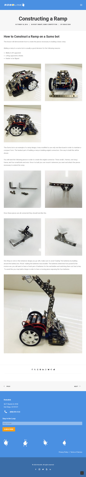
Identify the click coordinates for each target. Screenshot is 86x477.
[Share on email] (54, 369)
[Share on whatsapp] (45, 369)
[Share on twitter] (35, 369)
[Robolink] (14, 5)
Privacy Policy (63, 452)
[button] (81, 5)
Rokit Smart (37, 24)
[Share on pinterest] (40, 369)
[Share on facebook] (32, 369)
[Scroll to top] (82, 473)
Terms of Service (76, 452)
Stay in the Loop (9, 418)
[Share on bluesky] (48, 369)
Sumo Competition (50, 24)
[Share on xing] (51, 369)
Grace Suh (67, 24)
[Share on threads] (37, 369)
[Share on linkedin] (43, 369)
